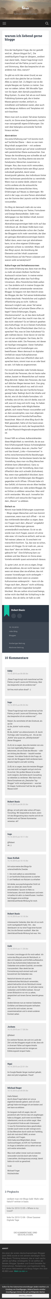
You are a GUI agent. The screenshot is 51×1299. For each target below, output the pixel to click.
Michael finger (14, 1087)
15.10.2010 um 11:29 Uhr (17, 949)
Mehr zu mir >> (20, 1271)
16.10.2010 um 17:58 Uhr (17, 1029)
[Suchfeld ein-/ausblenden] (47, 23)
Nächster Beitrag (16, 647)
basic (25, 8)
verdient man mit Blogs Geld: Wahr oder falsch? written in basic (25, 1200)
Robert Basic (13, 801)
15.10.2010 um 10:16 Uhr (17, 861)
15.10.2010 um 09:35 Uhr (17, 804)
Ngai (9, 1063)
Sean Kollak (13, 858)
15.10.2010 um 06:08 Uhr (17, 674)
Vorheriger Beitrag (17, 643)
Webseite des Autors (19, 616)
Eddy (9, 670)
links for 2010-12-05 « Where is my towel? (23, 1209)
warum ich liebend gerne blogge (23, 38)
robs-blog (13, 631)
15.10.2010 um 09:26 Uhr (17, 705)
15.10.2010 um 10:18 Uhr (17, 916)
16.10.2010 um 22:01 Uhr (17, 1066)
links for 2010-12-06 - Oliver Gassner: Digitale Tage (24, 1218)
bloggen (12, 635)
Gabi (9, 946)
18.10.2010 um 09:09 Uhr (17, 1091)
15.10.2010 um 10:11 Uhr (17, 837)
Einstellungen (25, 1296)
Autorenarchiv (13, 616)
